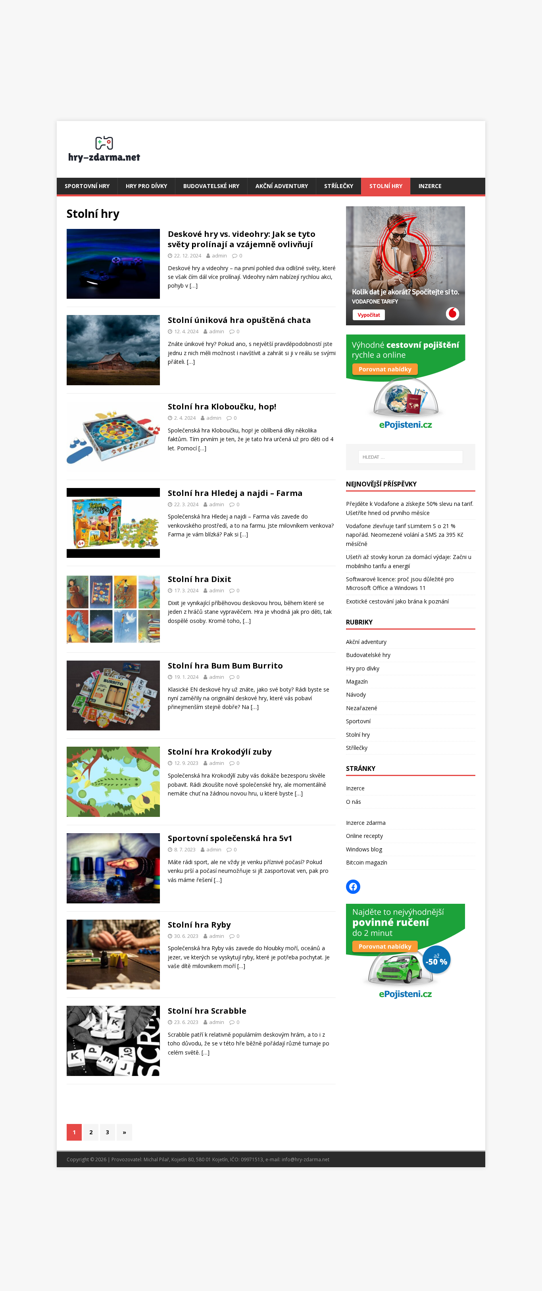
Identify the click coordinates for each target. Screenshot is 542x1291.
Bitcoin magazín (366, 862)
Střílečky (338, 186)
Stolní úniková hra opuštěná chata (239, 320)
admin (219, 255)
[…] (194, 285)
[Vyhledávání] (410, 457)
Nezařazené (361, 708)
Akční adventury (282, 186)
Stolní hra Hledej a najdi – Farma (235, 493)
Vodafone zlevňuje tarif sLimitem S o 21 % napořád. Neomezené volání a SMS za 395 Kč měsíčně (404, 535)
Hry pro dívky (146, 186)
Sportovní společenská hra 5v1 (230, 838)
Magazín (357, 681)
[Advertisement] (271, 55)
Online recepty (364, 836)
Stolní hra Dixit (199, 579)
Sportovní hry (87, 186)
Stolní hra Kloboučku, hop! (222, 406)
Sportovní (358, 721)
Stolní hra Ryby (199, 924)
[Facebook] (353, 887)
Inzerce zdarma (366, 822)
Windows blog (364, 849)
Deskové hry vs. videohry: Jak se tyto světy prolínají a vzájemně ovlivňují (241, 239)
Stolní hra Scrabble (207, 1010)
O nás (353, 801)
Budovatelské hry (211, 186)
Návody (356, 694)
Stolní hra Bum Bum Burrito (225, 665)
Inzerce (430, 186)
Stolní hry (385, 186)
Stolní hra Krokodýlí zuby (219, 751)
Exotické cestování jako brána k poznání (397, 601)
